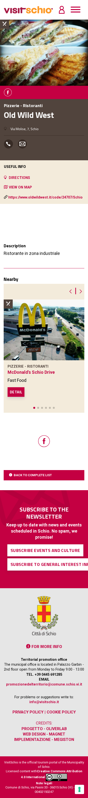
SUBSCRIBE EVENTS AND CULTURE (45, 550)
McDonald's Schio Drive (31, 372)
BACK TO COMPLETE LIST (33, 475)
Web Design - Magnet (44, 734)
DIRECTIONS (19, 178)
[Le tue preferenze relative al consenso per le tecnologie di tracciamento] (79, 789)
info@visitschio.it (44, 702)
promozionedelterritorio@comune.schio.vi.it (44, 684)
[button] (34, 408)
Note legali (44, 783)
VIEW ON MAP (20, 187)
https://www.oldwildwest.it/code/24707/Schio (45, 197)
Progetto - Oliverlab (44, 728)
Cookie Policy (61, 712)
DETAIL (16, 392)
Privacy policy (28, 712)
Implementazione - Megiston (44, 739)
